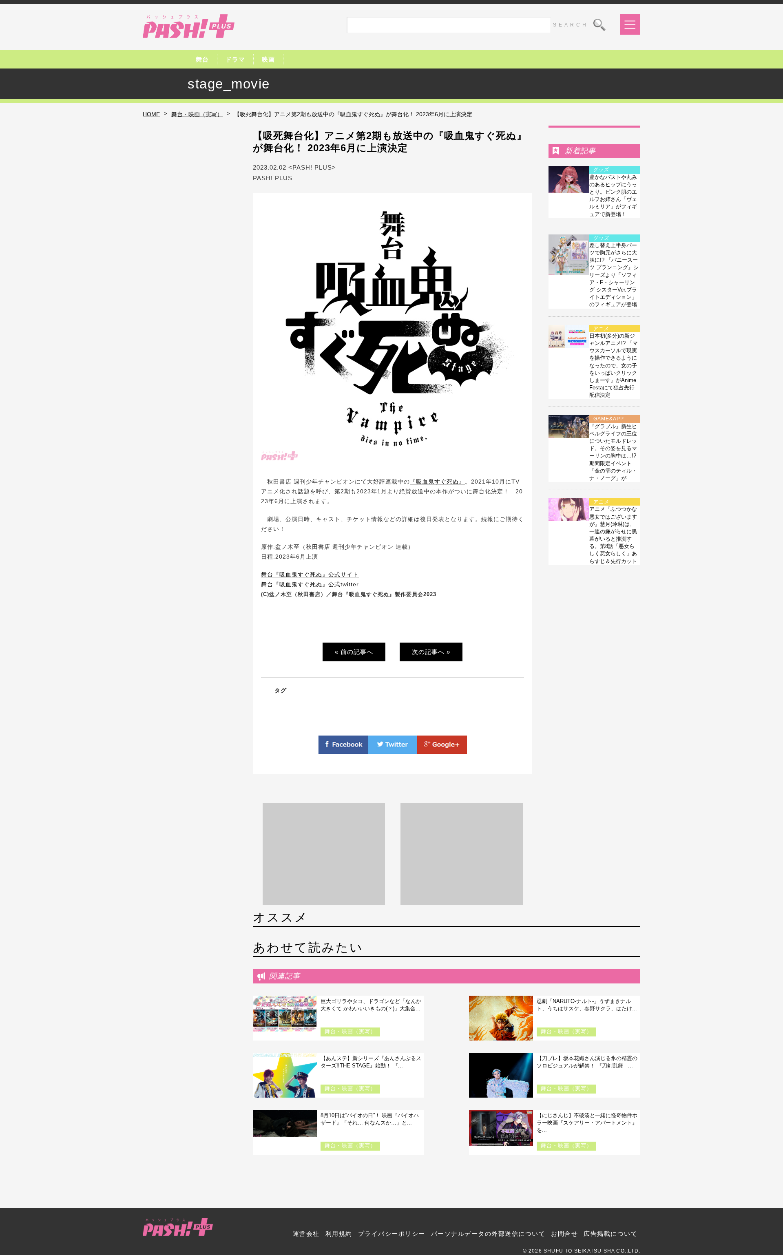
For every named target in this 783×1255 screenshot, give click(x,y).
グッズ (601, 169)
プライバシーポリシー (391, 1233)
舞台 (202, 59)
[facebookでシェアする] (343, 749)
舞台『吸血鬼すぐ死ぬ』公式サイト (310, 574)
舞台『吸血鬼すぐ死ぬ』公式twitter (310, 584)
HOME (151, 114)
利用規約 (338, 1233)
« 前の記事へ (354, 651)
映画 (268, 59)
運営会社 (306, 1233)
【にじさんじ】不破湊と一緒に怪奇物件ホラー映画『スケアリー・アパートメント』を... (587, 1122)
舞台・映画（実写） (197, 114)
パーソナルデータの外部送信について (488, 1233)
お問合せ (564, 1233)
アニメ (601, 328)
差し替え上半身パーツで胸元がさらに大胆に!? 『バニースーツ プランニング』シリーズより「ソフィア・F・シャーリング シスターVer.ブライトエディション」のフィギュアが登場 (614, 275)
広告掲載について (610, 1233)
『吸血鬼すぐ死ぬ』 (437, 481)
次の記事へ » (431, 651)
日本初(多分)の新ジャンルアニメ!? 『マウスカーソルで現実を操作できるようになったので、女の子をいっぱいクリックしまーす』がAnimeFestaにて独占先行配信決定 (613, 365)
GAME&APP (608, 419)
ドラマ (235, 59)
